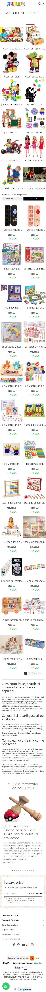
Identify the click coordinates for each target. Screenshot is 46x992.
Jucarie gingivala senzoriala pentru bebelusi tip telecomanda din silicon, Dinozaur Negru (11, 229)
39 (37, 673)
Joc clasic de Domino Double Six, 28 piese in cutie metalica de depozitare (11, 580)
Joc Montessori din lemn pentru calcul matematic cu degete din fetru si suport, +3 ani (11, 385)
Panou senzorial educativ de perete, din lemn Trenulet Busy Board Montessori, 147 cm (34, 580)
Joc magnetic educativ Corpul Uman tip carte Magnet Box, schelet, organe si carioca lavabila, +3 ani (12, 307)
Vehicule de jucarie (34, 188)
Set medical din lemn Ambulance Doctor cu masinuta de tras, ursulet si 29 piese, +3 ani (34, 619)
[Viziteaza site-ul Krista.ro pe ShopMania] (25, 989)
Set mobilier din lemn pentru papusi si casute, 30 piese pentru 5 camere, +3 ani (11, 541)
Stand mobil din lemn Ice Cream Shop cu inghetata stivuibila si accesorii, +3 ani (11, 658)
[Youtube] (23, 945)
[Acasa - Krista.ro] (15, 4)
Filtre (35, 199)
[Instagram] (32, 945)
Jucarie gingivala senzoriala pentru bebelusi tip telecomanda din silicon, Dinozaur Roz (34, 229)
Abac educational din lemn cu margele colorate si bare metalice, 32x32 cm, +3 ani (12, 502)
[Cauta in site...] (39, 4)
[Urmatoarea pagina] (40, 673)
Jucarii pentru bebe (11, 104)
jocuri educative (12, 767)
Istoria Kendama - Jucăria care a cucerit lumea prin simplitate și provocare (20, 832)
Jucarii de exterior (11, 160)
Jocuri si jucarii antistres (34, 132)
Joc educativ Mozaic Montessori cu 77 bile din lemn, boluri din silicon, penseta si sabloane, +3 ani (11, 346)
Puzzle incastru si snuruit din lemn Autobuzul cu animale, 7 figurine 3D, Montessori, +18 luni (11, 619)
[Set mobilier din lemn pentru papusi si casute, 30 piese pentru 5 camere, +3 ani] (11, 527)
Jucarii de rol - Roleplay (11, 132)
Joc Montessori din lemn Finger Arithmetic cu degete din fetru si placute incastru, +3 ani (11, 424)
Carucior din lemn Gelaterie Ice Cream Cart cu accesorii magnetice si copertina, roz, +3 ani (34, 346)
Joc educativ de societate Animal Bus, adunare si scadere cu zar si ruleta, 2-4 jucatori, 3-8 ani (35, 307)
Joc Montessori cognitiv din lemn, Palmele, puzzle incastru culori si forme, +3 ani (11, 463)
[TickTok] (28, 945)
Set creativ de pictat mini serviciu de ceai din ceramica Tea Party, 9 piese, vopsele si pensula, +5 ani (34, 268)
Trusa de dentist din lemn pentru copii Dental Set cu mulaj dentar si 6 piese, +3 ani (34, 502)
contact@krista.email (12, 939)
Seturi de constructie (11, 188)
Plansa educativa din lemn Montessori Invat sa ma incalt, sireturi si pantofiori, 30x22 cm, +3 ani (34, 424)
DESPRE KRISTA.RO (10, 915)
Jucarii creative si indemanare (12, 48)
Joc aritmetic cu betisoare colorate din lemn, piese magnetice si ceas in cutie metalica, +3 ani (34, 463)
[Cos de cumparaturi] (43, 4)
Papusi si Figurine (34, 160)
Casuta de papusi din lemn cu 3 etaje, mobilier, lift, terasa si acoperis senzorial (34, 541)
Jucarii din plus (11, 76)
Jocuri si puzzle (34, 104)
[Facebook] (14, 945)
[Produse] (4, 5)
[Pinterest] (18, 945)
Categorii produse (10, 920)
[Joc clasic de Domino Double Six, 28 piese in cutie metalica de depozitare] (11, 566)
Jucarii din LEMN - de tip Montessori (35, 48)
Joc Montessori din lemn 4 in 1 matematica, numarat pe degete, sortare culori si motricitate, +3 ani (34, 385)
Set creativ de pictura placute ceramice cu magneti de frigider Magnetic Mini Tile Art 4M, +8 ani (11, 268)
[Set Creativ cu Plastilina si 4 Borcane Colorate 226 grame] (34, 644)
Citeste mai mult (8, 862)
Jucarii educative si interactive (34, 76)
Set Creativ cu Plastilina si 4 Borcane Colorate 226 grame (34, 658)
